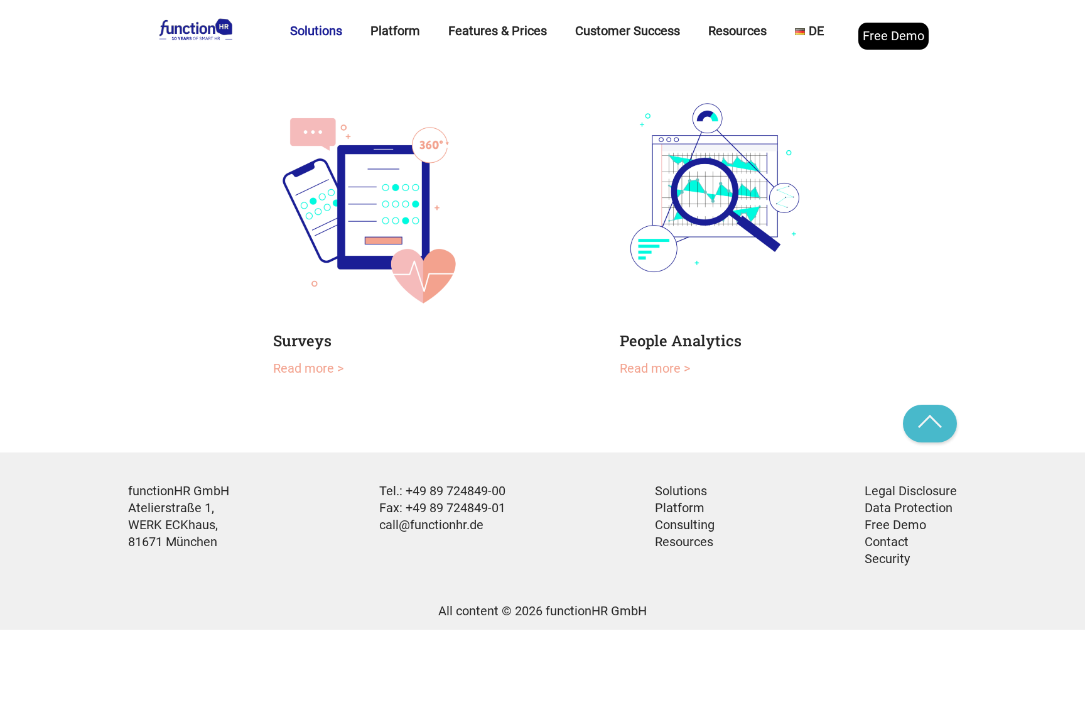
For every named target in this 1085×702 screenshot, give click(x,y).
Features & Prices (497, 30)
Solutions (681, 490)
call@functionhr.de (431, 524)
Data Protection (909, 507)
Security (887, 558)
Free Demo (893, 35)
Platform (679, 507)
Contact (887, 541)
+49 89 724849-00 (455, 490)
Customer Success (627, 30)
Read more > (308, 368)
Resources (684, 541)
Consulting (685, 524)
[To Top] (930, 423)
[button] (27, 674)
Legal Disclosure (911, 490)
